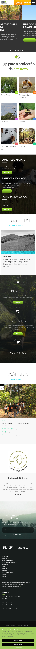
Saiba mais (18, 302)
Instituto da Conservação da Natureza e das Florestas (16, 595)
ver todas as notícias (16, 225)
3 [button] (15, 50)
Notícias (4, 587)
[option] (18, 25)
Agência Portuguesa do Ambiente (10, 599)
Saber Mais (7, 172)
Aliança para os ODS (18, 504)
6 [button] (22, 50)
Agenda (4, 589)
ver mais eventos (16, 379)
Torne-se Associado (19, 3)
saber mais (18, 333)
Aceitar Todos (18, 640)
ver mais (4, 602)
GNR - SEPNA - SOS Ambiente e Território (12, 597)
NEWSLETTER (27, 2)
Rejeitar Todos (18, 644)
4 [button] (18, 50)
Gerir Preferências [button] (18, 647)
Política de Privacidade (7, 573)
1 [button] (10, 50)
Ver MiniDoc (8, 40)
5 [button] (20, 50)
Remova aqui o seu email (11, 549)
